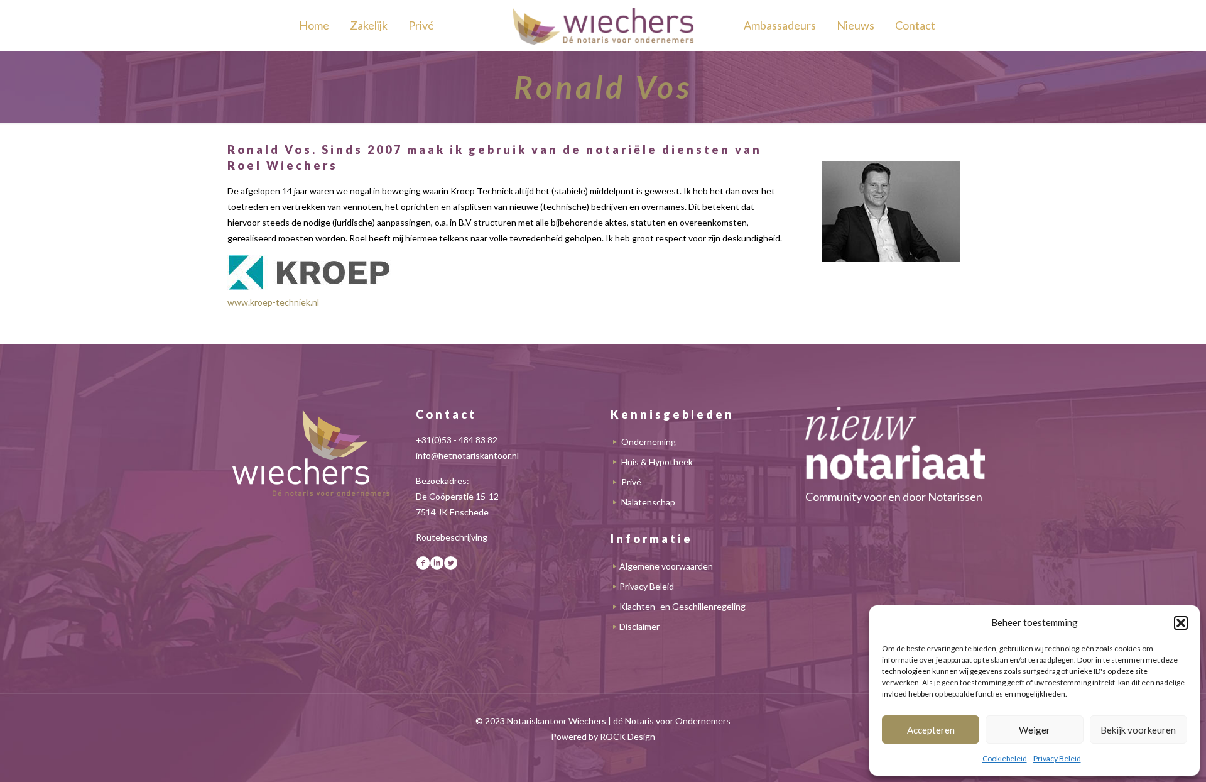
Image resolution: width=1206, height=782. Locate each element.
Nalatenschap (648, 502)
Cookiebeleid (1004, 758)
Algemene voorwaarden (666, 566)
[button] (1181, 623)
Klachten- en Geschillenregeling (682, 606)
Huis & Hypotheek (657, 461)
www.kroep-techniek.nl (273, 302)
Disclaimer (639, 626)
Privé (631, 481)
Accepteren (931, 729)
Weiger (1034, 729)
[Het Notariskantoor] (603, 25)
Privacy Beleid (1057, 758)
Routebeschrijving (451, 537)
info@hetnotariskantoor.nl (467, 455)
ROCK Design (627, 736)
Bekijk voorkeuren (1138, 729)
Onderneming (648, 441)
